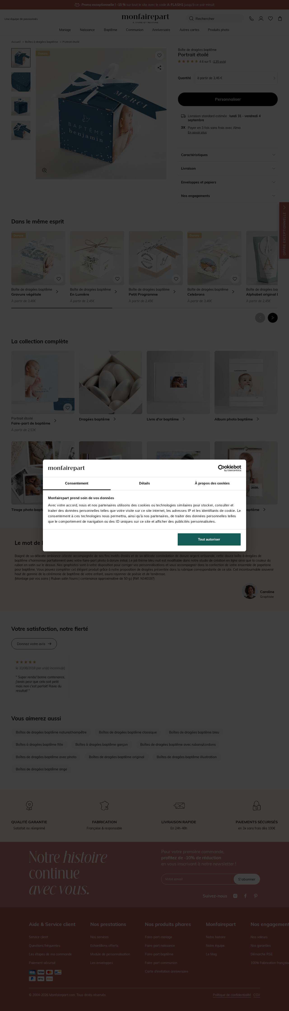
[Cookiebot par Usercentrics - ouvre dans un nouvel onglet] (221, 468)
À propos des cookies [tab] (212, 483)
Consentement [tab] (76, 483)
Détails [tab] (144, 483)
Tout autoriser (209, 539)
